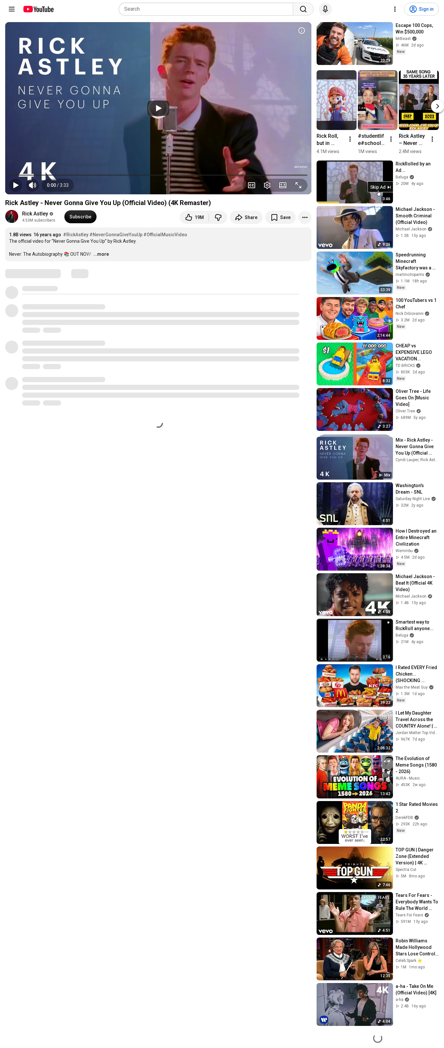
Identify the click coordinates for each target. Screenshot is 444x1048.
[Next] (437, 106)
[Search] (303, 9)
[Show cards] (301, 30)
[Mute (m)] (32, 185)
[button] (58, 185)
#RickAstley (75, 234)
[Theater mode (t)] (283, 185)
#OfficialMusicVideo (165, 234)
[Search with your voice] (325, 9)
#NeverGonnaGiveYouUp (115, 234)
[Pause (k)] (15, 185)
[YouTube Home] (38, 9)
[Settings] (395, 9)
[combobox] (208, 9)
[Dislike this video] (218, 217)
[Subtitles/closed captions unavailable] (251, 185)
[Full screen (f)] (298, 185)
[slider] (158, 175)
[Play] (158, 108)
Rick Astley (35, 214)
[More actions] (304, 217)
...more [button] (101, 254)
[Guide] (12, 9)
